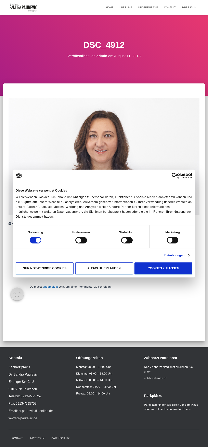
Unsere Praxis (148, 7)
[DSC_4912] (104, 156)
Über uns (125, 7)
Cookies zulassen (163, 268)
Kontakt (170, 7)
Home (109, 7)
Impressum (189, 7)
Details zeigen (174, 255)
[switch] (81, 240)
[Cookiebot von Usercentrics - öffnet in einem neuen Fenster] (174, 176)
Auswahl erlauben (104, 268)
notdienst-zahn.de (155, 378)
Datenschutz (60, 438)
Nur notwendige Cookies (44, 268)
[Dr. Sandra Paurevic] (23, 7)
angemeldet (50, 286)
